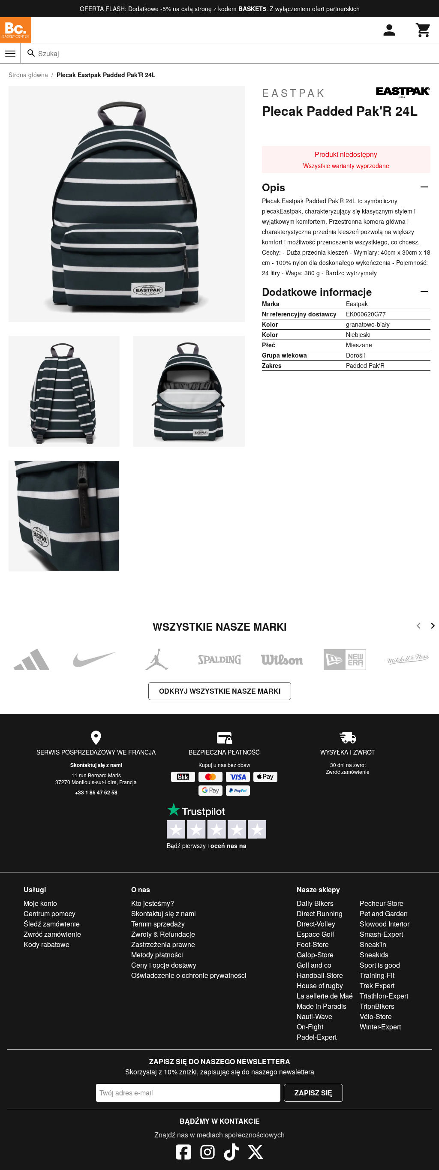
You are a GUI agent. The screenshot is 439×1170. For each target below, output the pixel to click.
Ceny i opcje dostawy (163, 965)
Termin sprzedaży (158, 924)
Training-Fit (377, 975)
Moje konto (40, 903)
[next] (433, 627)
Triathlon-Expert (384, 996)
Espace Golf (315, 934)
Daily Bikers (315, 903)
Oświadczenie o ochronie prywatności (189, 975)
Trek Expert (377, 985)
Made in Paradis (321, 1006)
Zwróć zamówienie (348, 771)
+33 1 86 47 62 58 (96, 792)
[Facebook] (183, 1153)
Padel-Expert (317, 1037)
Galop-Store (315, 954)
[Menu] (10, 53)
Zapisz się (313, 1093)
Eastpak (294, 92)
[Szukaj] (31, 53)
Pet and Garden (384, 913)
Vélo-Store (376, 1016)
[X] (255, 1153)
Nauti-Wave (314, 1016)
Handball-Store (320, 975)
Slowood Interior (384, 924)
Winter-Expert (380, 1027)
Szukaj (48, 53)
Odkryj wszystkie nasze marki (219, 691)
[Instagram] (207, 1153)
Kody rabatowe (46, 944)
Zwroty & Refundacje (163, 934)
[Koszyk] (423, 30)
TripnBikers (377, 1006)
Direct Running (320, 913)
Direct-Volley (316, 924)
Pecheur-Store (381, 903)
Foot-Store (313, 944)
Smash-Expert (381, 934)
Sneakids (374, 954)
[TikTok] (231, 1153)
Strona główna (28, 74)
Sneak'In (373, 944)
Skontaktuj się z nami (96, 764)
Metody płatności (157, 954)
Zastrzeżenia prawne (163, 944)
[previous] (418, 627)
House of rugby (320, 985)
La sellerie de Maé (325, 996)
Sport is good (380, 965)
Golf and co (314, 965)
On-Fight (310, 1027)
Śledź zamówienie (52, 924)
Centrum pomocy (49, 913)
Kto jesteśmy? (152, 903)
